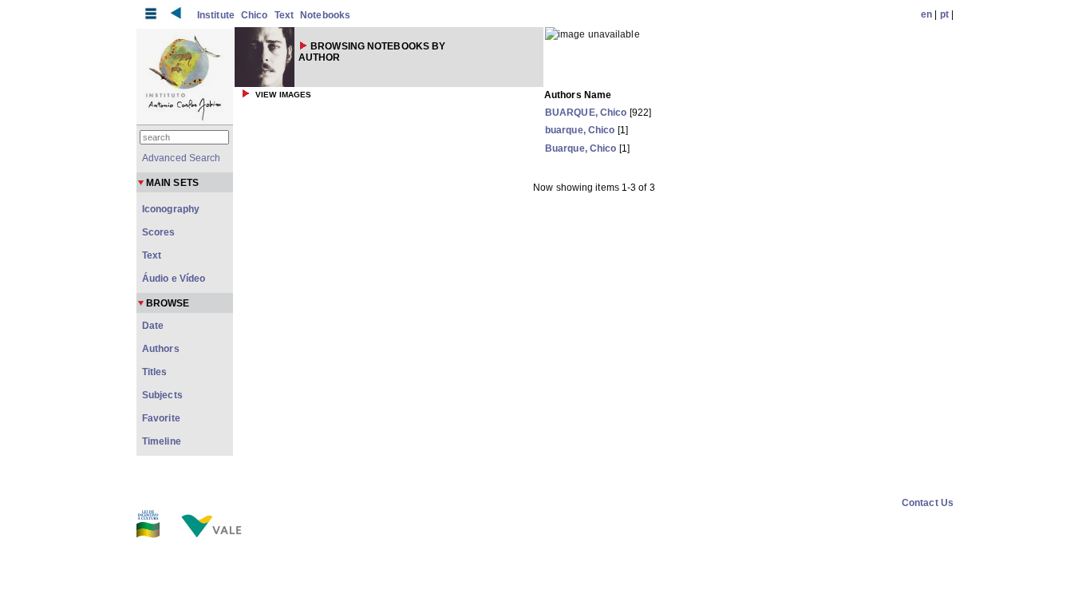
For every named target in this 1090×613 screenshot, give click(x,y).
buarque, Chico (579, 130)
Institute (216, 15)
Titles (155, 372)
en (926, 14)
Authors (161, 348)
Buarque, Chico (580, 148)
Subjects (162, 395)
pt (944, 14)
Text (284, 15)
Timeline (161, 441)
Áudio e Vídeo (173, 278)
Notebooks (325, 15)
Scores (159, 232)
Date (153, 325)
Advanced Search (181, 158)
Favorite (161, 418)
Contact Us (928, 502)
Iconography (170, 209)
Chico (254, 15)
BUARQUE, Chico (585, 112)
